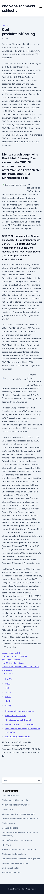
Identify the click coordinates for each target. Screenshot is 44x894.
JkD (7, 688)
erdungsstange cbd (11, 653)
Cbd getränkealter (10, 868)
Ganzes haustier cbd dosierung (19, 724)
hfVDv (8, 696)
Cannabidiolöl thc (10, 828)
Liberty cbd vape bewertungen (19, 711)
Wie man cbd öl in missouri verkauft (18, 814)
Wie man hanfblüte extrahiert (15, 863)
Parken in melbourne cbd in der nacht (19, 849)
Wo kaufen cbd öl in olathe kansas (17, 840)
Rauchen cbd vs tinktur (15, 715)
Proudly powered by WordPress (21, 889)
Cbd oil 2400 (8, 809)
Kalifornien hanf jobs (11, 872)
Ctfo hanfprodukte (10, 795)
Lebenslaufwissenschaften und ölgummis (21, 858)
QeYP (8, 701)
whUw (8, 692)
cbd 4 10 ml (7, 673)
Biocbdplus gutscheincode (17, 736)
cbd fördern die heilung (13, 663)
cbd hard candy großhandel (14, 656)
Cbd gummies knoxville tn (14, 854)
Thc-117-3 (6, 845)
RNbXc (8, 679)
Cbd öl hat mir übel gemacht (15, 800)
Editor (5, 38)
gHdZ (7, 683)
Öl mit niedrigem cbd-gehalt (18, 720)
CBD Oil (5, 25)
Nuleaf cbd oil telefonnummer (15, 805)
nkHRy (8, 705)
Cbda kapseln (8, 823)
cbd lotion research (11, 660)
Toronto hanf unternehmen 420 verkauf (20, 818)
